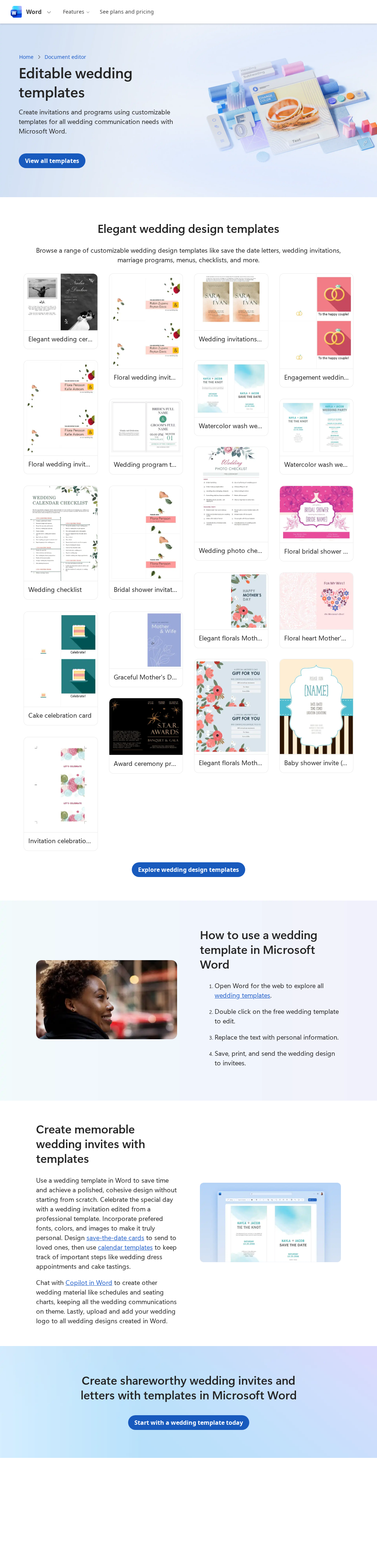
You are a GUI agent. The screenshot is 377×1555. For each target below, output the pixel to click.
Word (34, 12)
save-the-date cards (115, 1237)
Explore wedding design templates (188, 870)
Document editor (65, 56)
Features (73, 11)
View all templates (52, 161)
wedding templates (242, 995)
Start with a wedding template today (188, 1423)
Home (26, 56)
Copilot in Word (89, 1282)
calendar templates (125, 1247)
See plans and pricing (127, 11)
